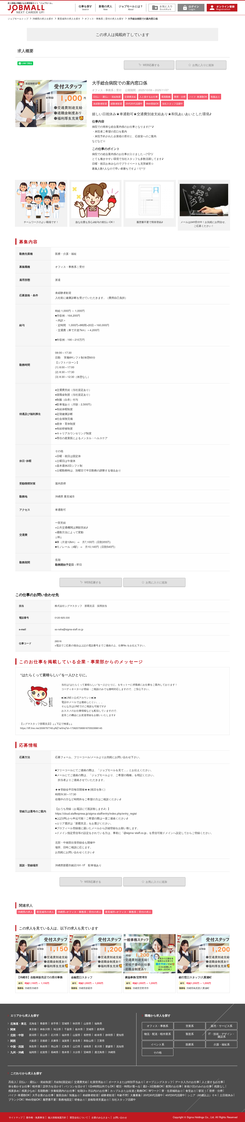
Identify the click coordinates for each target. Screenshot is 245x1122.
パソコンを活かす (75, 1086)
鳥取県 (33, 1046)
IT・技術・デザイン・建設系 (221, 1035)
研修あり (79, 1099)
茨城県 (90, 1029)
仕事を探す (85, 7)
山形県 (87, 1023)
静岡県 (109, 1035)
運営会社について (79, 1117)
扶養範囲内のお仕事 (63, 1091)
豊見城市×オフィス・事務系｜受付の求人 (128, 912)
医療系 (190, 1044)
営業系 (190, 1026)
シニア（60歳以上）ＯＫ (202, 1095)
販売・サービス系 (221, 1026)
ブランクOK (15, 1099)
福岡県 (33, 1052)
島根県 (43, 1046)
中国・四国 (17, 1046)
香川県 (98, 1046)
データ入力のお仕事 (187, 1082)
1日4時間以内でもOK (101, 1086)
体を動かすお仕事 (19, 1086)
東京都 (33, 1029)
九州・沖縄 (17, 1052)
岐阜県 (98, 1035)
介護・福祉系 (222, 1044)
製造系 (190, 1034)
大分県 (76, 1052)
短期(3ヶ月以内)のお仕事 (92, 1091)
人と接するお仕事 (212, 1082)
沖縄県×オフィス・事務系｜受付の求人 (79, 912)
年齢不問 (122, 1095)
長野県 (87, 1035)
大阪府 (33, 1040)
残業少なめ (28, 1091)
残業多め (13, 1091)
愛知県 (120, 1035)
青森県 (43, 1023)
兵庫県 (54, 1040)
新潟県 (33, 1035)
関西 (13, 1041)
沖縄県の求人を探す (43, 18)
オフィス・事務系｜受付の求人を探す (104, 18)
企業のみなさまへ (100, 1117)
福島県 (98, 1023)
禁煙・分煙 (216, 1091)
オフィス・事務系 (157, 1026)
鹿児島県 (100, 1052)
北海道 (33, 1023)
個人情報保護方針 (57, 1117)
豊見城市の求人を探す (68, 18)
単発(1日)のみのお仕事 (198, 1086)
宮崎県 (87, 1052)
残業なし (219, 1086)
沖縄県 (111, 1052)
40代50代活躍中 (175, 1095)
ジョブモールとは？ (131, 7)
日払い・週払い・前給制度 (35, 1082)
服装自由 (61, 1095)
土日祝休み (226, 1095)
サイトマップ (16, 1117)
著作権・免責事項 (35, 1117)
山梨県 (76, 1035)
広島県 (65, 1046)
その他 (158, 1052)
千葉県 (68, 1029)
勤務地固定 (65, 1099)
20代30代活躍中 (153, 1095)
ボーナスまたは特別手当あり (126, 1082)
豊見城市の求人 (45, 912)
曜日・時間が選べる (128, 1086)
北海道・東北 (18, 1023)
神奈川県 (45, 1029)
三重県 (101, 1040)
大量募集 (135, 1095)
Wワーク (154, 1091)
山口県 (76, 1046)
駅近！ (203, 1091)
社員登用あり (98, 1082)
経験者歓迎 (107, 1095)
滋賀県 (65, 1040)
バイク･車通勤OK (19, 1095)
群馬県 (101, 1029)
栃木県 (79, 1029)
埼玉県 (57, 1029)
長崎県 (54, 1052)
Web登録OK (32, 1099)
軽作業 (36, 1086)
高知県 (120, 1046)
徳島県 (87, 1046)
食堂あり (190, 1091)
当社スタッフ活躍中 (124, 1099)
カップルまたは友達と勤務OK (128, 1091)
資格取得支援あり (98, 1099)
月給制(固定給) (63, 1082)
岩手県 (54, 1023)
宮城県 (65, 1023)
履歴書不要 (49, 1099)
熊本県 (65, 1052)
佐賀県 (43, 1052)
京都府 (43, 1040)
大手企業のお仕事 (43, 1095)
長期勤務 (43, 1091)
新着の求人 (105, 7)
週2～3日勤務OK (153, 1086)
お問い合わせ (120, 1117)
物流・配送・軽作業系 (157, 1034)
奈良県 (76, 1040)
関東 (13, 1029)
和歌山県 (89, 1040)
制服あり (74, 1095)
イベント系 (157, 1044)
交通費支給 (80, 1082)
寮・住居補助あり (172, 1091)
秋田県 (76, 1023)
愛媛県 (109, 1046)
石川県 (54, 1035)
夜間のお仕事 (174, 1086)
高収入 (12, 1082)
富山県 (43, 1035)
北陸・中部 (17, 1035)
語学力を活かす (52, 1086)
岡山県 (54, 1046)
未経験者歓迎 (90, 1095)
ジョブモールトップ (18, 18)
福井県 (65, 1035)
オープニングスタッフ (159, 1082)
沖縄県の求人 (25, 912)
